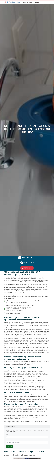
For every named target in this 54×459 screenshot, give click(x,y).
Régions (31, 2)
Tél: (6, 440)
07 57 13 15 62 (27, 268)
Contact (37, 2)
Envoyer (9, 446)
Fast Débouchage (14, 2)
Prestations (25, 2)
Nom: (7, 434)
